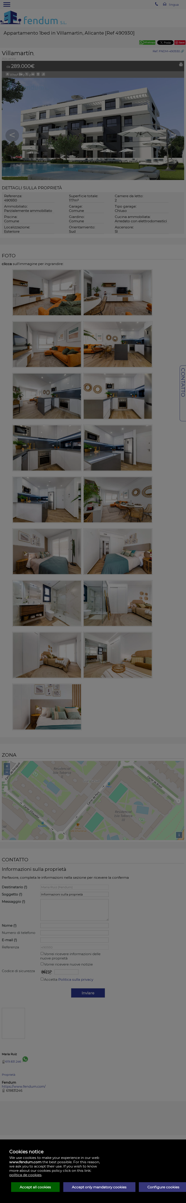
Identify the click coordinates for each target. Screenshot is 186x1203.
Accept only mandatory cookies (99, 1187)
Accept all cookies (35, 1187)
